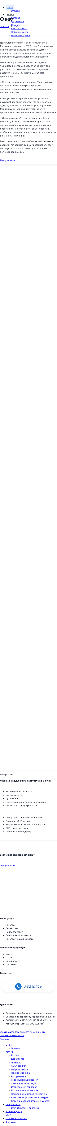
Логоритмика (18, 1076)
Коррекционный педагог (24, 1079)
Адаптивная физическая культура (29, 1097)
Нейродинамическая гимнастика (29, 1094)
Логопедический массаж (24, 1090)
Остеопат (16, 1062)
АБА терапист (19, 28)
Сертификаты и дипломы (25, 1108)
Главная (4, 26)
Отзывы (15, 10)
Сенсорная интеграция (23, 1083)
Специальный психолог (24, 1087)
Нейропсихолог (19, 32)
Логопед (15, 17)
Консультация (7, 160)
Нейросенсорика (20, 35)
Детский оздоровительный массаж (30, 1101)
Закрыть (4, 1039)
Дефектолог (17, 21)
